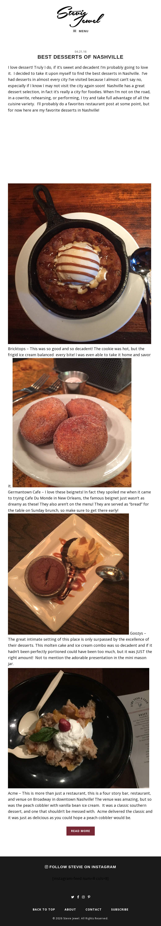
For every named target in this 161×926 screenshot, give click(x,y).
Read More (80, 831)
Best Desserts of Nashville (80, 57)
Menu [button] (83, 31)
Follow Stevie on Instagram (82, 867)
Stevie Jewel (80, 16)
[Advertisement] (80, 148)
